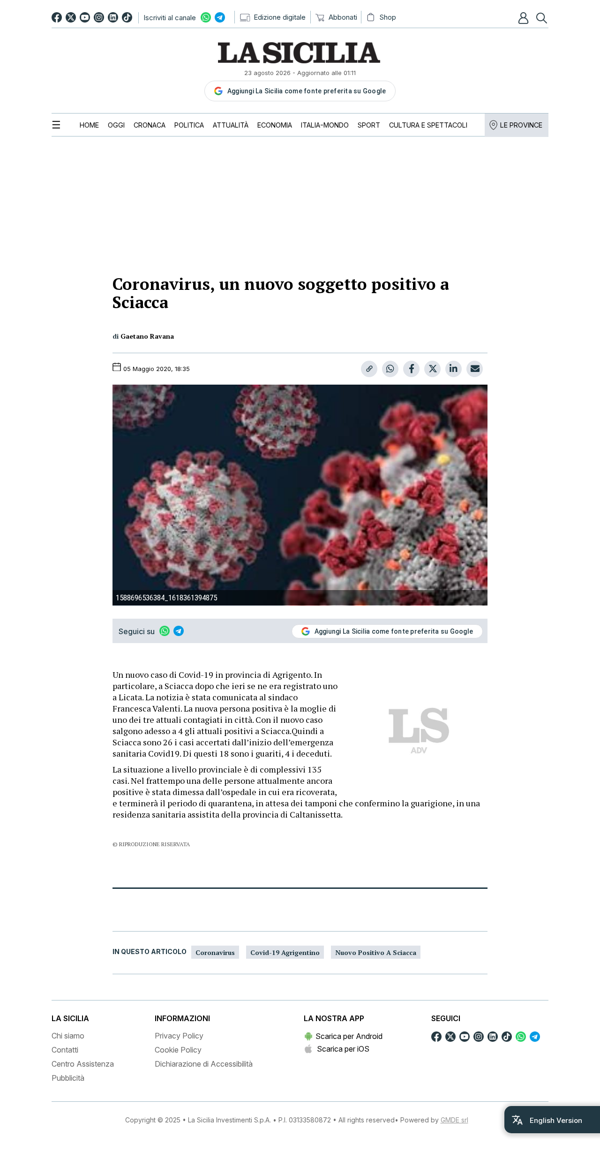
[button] (525, 18)
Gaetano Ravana (147, 336)
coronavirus (215, 952)
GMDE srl (454, 1120)
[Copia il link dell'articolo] (369, 369)
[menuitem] (89, 125)
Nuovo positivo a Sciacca (375, 952)
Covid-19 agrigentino (285, 952)
